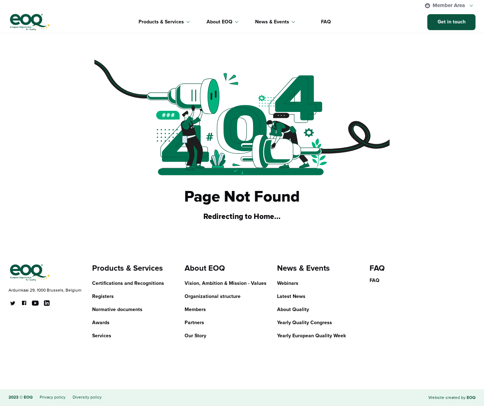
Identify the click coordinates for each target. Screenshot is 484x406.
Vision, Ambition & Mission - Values (225, 283)
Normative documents (117, 309)
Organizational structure (213, 296)
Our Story (195, 335)
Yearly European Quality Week (311, 335)
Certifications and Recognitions (128, 283)
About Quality (293, 309)
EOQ (471, 398)
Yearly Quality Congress (304, 322)
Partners (194, 322)
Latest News (291, 296)
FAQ (326, 21)
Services (101, 335)
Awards (100, 322)
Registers (103, 296)
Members (195, 309)
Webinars (287, 283)
